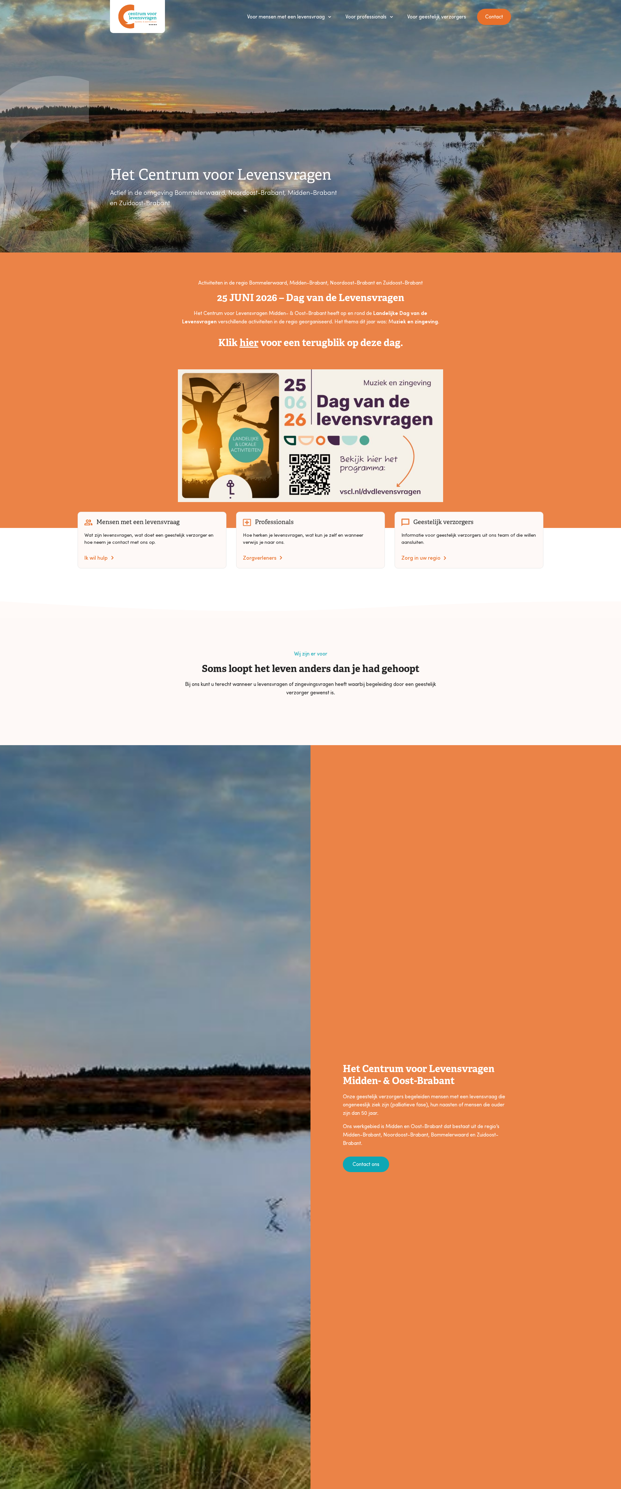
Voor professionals (366, 16)
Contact (494, 16)
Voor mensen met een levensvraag (286, 16)
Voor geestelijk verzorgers (436, 16)
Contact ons (366, 1163)
